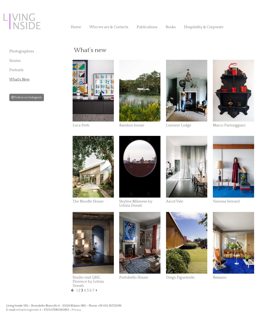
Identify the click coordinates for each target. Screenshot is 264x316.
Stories (15, 61)
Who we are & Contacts (108, 27)
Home (76, 27)
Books (171, 27)
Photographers (21, 51)
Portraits (16, 70)
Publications (147, 27)
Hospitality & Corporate (203, 27)
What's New (19, 80)
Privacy (76, 309)
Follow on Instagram (28, 97)
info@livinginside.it (28, 309)
